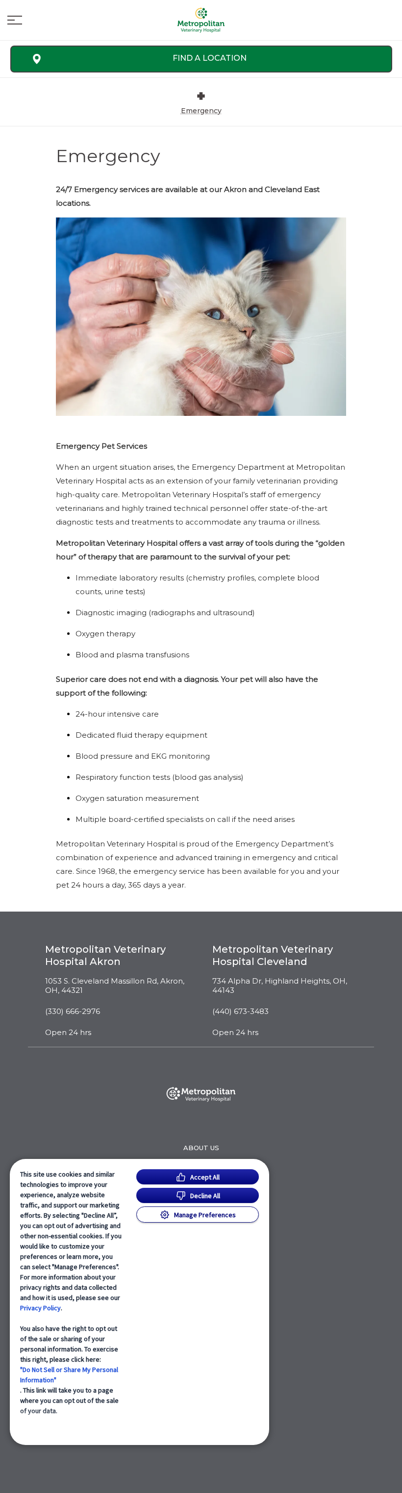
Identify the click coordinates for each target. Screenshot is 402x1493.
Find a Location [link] (210, 58)
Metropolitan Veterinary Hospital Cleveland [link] (272, 955)
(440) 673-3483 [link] (240, 1011)
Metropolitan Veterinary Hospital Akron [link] (105, 955)
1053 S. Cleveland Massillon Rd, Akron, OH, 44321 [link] (114, 986)
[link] (201, 20)
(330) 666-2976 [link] (72, 1011)
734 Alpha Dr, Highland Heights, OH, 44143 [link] (279, 986)
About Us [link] (201, 1148)
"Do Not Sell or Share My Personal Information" (69, 1374)
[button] (14, 20)
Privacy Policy (40, 1307)
